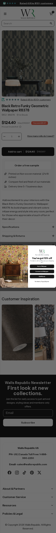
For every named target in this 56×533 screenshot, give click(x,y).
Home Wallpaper (42, 266)
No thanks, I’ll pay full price (42, 281)
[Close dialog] (54, 247)
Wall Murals (42, 276)
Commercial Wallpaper (41, 271)
